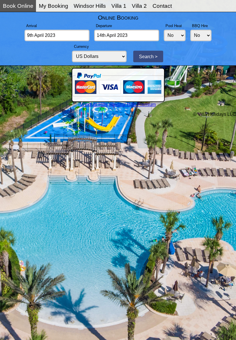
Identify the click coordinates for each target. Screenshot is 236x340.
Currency (81, 46)
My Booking (53, 6)
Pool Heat (173, 26)
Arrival (31, 26)
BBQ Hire (200, 26)
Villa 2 (139, 6)
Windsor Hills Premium (132, 104)
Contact (162, 6)
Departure (104, 26)
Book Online (18, 6)
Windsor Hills (90, 6)
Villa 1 (118, 6)
